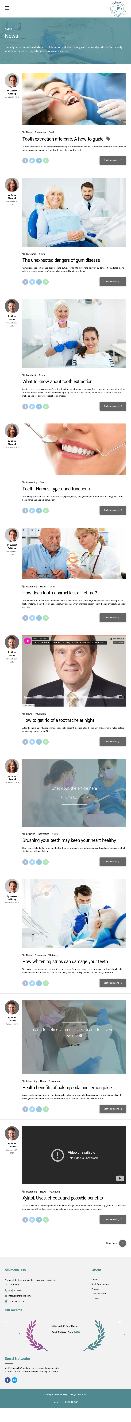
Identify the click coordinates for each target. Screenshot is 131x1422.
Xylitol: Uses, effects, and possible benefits (62, 1198)
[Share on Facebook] (25, 160)
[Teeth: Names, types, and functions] (74, 449)
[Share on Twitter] (32, 160)
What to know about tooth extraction (57, 381)
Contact (95, 1298)
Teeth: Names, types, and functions (56, 489)
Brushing (30, 833)
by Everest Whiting (12, 92)
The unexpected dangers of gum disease (61, 260)
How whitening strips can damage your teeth (65, 961)
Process (96, 1288)
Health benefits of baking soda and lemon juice (67, 1087)
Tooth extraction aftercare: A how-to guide (62, 139)
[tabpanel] (74, 212)
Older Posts (111, 1243)
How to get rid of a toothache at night (58, 720)
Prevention (40, 132)
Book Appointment (100, 1284)
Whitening (53, 955)
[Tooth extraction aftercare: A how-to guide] (74, 99)
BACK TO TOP (71, 1402)
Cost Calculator (99, 1293)
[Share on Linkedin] (39, 160)
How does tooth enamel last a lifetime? (59, 593)
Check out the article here (74, 788)
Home (8, 28)
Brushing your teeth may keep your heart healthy (69, 840)
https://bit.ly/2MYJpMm (74, 797)
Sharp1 (65, 1394)
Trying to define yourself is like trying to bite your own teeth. (74, 1032)
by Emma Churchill (12, 197)
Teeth (51, 132)
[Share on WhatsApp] (46, 160)
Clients (95, 1279)
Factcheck (31, 254)
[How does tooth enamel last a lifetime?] (74, 553)
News (29, 132)
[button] (28, 212)
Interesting (31, 482)
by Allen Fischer (12, 318)
